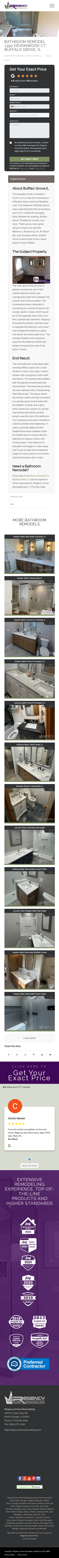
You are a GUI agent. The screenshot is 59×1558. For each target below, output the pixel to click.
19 (43, 34)
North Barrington (45, 1520)
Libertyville (19, 1517)
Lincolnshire (29, 1517)
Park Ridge (44, 1523)
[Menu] (51, 5)
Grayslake (17, 1509)
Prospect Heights (30, 1525)
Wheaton (15, 1528)
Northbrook (10, 1523)
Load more (29, 1038)
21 (48, 34)
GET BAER (46, 1551)
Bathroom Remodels (16, 56)
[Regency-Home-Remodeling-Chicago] (24, 5)
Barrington (39, 1500)
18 (41, 34)
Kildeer (32, 1511)
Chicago (15, 1503)
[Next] (52, 24)
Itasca (26, 1511)
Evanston (25, 1506)
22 (50, 34)
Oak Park (28, 1523)
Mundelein (29, 1520)
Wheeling (24, 1528)
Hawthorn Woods (39, 1509)
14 (32, 34)
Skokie (41, 1525)
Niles (36, 1520)
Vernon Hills (49, 1525)
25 (57, 34)
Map (12, 504)
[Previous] (6, 24)
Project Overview (17, 179)
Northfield (20, 1523)
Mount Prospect (18, 1520)
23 (52, 34)
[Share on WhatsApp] (25, 1055)
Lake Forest (27, 1514)
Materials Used (16, 496)
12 (27, 34)
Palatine (36, 1523)
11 (25, 34)
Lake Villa (37, 1514)
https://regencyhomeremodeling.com (22, 1429)
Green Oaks (26, 1509)
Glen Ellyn (44, 1506)
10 (23, 34)
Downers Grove (44, 1503)
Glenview (8, 1509)
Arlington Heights (27, 1500)
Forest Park (34, 1506)
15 (34, 34)
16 (36, 34)
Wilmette (31, 1528)
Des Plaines (32, 1503)
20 (46, 34)
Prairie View (18, 1525)
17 (39, 34)
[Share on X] (17, 1055)
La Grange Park (42, 1511)
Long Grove (39, 1517)
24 (55, 34)
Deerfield (22, 1503)
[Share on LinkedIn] (42, 1055)
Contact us (27, 1538)
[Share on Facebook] (9, 1055)
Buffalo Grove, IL (34, 56)
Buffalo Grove (19, 197)
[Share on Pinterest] (34, 1055)
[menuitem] (51, 5)
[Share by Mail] (50, 1055)
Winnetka (42, 1528)
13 (29, 34)
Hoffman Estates (17, 1511)
